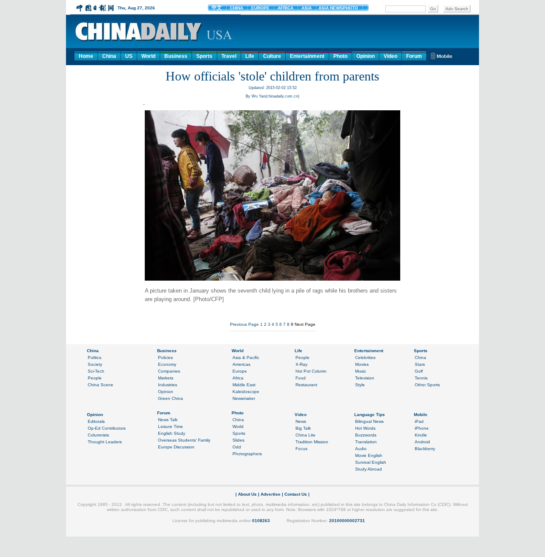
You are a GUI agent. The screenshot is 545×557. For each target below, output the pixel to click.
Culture (272, 56)
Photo (340, 56)
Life (249, 56)
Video (390, 56)
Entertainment (307, 56)
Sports (204, 56)
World (148, 56)
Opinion (365, 56)
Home (86, 56)
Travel (228, 56)
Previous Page (244, 324)
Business (175, 56)
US (128, 56)
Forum (414, 56)
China (109, 56)
